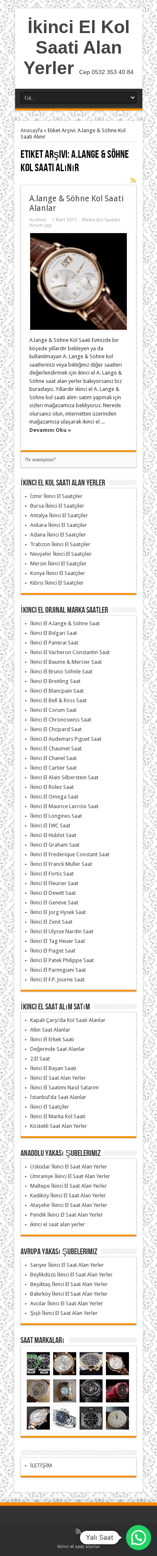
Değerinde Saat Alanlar (57, 1049)
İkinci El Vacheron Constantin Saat (70, 652)
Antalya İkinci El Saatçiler (59, 515)
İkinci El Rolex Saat (52, 787)
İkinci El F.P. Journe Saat (57, 979)
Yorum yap (40, 225)
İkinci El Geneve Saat (54, 902)
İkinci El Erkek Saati (52, 1039)
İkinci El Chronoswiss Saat (60, 719)
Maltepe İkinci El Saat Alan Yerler (68, 1186)
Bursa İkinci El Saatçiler (57, 506)
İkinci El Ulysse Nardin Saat (61, 931)
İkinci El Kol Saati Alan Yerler (76, 47)
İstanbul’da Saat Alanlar (58, 1097)
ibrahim (37, 220)
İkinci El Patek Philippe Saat (62, 960)
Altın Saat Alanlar (50, 1030)
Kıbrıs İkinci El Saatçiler (57, 583)
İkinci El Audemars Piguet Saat (65, 739)
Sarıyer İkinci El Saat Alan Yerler (67, 1265)
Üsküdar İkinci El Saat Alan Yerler (68, 1166)
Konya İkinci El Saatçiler (57, 573)
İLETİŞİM (41, 1465)
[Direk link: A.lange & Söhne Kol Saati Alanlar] (78, 281)
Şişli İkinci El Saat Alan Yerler (64, 1313)
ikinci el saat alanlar (78, 1546)
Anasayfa (32, 130)
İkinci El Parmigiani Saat (58, 970)
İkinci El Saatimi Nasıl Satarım (64, 1087)
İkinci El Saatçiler (49, 1107)
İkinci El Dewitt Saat (53, 893)
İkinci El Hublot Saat (53, 835)
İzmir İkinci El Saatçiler (56, 496)
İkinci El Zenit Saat (51, 922)
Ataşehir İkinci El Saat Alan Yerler (68, 1205)
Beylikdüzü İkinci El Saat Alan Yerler (71, 1274)
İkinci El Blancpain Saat (57, 691)
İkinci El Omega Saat (54, 796)
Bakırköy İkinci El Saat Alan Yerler (69, 1294)
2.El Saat (40, 1058)
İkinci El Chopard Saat (56, 729)
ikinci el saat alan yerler (57, 1224)
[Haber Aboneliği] (133, 180)
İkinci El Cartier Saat (53, 768)
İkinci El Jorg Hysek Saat (58, 912)
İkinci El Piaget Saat (52, 950)
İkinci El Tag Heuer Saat (57, 941)
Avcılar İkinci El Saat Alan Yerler (66, 1303)
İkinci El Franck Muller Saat (61, 864)
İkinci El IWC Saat (50, 825)
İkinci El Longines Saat (56, 816)
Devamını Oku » (50, 430)
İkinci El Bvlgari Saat (53, 633)
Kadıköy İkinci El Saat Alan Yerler (68, 1195)
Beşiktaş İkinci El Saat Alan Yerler (69, 1284)
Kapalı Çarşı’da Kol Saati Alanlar (68, 1020)
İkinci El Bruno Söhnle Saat (61, 671)
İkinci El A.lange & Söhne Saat (65, 623)
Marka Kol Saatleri (101, 220)
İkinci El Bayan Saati (53, 1068)
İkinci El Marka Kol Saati (57, 1116)
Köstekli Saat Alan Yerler (58, 1126)
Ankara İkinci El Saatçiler (58, 525)
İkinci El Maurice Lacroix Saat (64, 806)
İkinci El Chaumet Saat (56, 748)
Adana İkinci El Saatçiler (58, 535)
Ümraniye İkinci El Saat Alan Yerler (70, 1176)
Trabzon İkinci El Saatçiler (60, 544)
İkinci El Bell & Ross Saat (58, 700)
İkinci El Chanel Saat (53, 758)
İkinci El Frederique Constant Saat (69, 854)
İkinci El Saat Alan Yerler (58, 1078)
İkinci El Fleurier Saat (54, 883)
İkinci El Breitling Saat (55, 681)
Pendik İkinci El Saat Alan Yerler (66, 1215)
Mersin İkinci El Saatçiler (58, 563)
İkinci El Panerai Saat (54, 642)
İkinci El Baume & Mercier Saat (66, 662)
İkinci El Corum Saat (53, 710)
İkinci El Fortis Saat (52, 873)
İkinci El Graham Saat (55, 845)
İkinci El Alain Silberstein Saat (64, 777)
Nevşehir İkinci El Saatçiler (61, 554)
